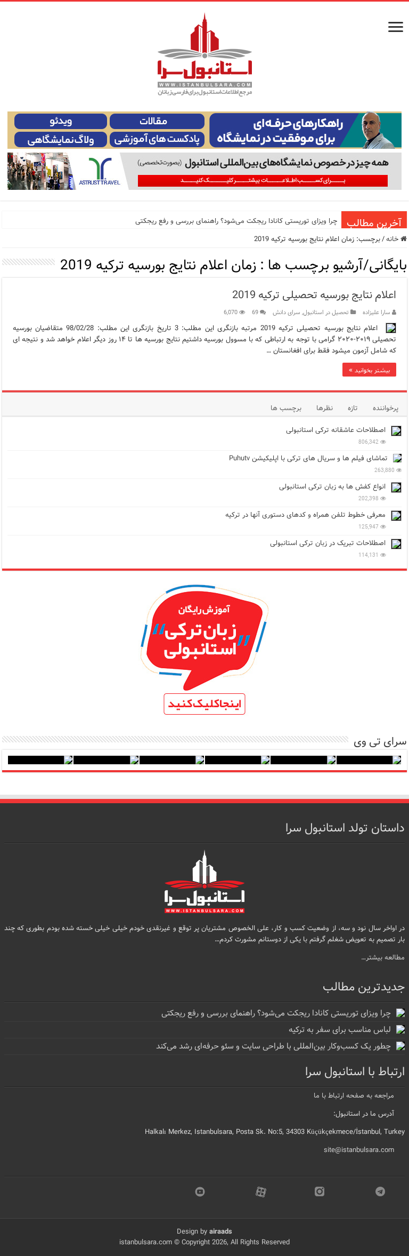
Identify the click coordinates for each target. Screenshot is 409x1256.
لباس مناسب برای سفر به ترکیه (340, 1029)
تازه (353, 408)
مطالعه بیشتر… (383, 957)
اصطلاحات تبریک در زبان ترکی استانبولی (328, 543)
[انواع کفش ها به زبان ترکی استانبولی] (396, 487)
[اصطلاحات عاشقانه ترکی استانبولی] (396, 431)
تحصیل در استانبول (326, 312)
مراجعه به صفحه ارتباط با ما (354, 1095)
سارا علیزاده (376, 312)
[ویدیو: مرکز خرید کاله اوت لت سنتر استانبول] (172, 760)
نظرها (324, 408)
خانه (393, 239)
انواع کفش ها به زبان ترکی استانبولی (332, 486)
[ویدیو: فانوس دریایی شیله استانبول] (237, 760)
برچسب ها (286, 408)
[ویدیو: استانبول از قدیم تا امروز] (369, 760)
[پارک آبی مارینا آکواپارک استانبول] (303, 760)
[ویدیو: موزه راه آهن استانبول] (105, 760)
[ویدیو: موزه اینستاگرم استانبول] (40, 760)
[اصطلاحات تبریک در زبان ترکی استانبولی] (396, 544)
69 (255, 312)
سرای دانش (286, 312)
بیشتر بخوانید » (369, 369)
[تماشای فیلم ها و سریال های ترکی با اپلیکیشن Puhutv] (397, 458)
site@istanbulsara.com (359, 1150)
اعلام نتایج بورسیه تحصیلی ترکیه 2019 (314, 295)
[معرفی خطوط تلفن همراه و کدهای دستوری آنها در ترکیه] (396, 515)
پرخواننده (385, 408)
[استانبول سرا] (204, 55)
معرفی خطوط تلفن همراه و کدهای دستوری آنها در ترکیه (305, 515)
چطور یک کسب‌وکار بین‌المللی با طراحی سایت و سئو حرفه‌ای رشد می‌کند (273, 1046)
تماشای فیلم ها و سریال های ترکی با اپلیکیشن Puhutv (308, 458)
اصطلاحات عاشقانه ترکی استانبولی (336, 430)
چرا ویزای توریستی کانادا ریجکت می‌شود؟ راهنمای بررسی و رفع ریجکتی (236, 221)
